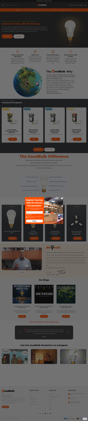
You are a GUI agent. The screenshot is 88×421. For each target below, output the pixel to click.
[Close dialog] (62, 198)
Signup (34, 221)
